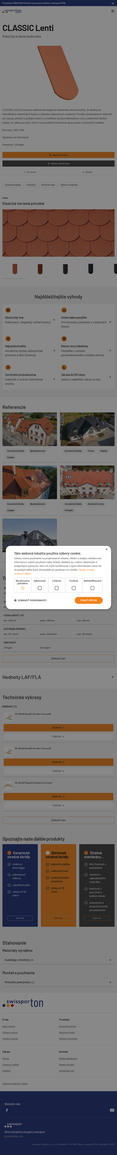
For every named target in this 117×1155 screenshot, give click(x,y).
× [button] (106, 549)
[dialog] (58, 577)
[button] (30, 600)
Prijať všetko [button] (88, 600)
